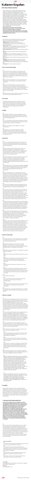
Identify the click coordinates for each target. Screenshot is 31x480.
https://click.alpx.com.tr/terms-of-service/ (11, 28)
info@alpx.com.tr (6, 159)
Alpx (21, 477)
